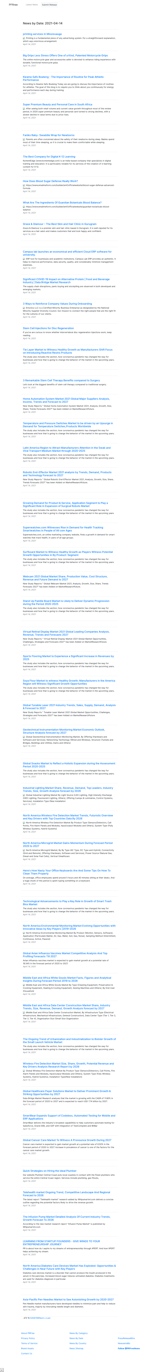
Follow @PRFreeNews (129, 1348)
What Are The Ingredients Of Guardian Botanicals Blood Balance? (62, 202)
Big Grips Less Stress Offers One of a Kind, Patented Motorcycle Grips (65, 55)
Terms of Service (29, 1343)
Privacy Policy (28, 1338)
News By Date (76, 1338)
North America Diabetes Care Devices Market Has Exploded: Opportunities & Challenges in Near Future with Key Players (69, 1267)
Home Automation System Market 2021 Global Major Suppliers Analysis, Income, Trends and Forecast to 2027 (66, 400)
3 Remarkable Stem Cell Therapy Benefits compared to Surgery (61, 380)
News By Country (78, 1343)
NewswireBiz (124, 1343)
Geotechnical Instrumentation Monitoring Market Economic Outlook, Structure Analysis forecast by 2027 (64, 731)
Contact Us (26, 1353)
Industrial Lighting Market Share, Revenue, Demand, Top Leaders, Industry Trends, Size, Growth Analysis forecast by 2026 (68, 789)
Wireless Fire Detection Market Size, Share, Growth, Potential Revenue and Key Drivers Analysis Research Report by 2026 (68, 1065)
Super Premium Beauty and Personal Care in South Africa (57, 104)
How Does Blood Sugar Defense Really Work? (50, 181)
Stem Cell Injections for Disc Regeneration (48, 328)
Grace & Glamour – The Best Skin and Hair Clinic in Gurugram (60, 224)
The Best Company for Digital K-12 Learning (49, 156)
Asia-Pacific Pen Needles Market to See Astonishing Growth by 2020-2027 (68, 1299)
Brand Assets (27, 1348)
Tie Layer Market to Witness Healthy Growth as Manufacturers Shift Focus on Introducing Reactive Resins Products (68, 351)
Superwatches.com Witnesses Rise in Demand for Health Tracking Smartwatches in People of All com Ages (63, 529)
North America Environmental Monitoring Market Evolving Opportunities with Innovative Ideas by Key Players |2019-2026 (69, 927)
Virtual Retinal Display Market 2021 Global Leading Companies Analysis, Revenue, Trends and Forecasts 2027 (66, 633)
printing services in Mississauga (42, 34)
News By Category (79, 1333)
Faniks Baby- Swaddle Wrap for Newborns (48, 135)
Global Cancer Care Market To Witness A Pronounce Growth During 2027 (67, 1140)
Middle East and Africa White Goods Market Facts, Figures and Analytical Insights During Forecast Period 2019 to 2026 (67, 979)
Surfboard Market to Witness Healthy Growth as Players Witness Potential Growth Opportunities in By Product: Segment (68, 553)
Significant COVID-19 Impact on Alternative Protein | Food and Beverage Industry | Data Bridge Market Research (66, 281)
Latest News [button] (32, 4)
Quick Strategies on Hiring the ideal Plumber (50, 1170)
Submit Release (49, 4)
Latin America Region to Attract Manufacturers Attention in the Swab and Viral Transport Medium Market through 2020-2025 (67, 449)
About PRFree (27, 1333)
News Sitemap (76, 1348)
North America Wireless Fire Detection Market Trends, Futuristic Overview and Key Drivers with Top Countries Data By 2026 (68, 817)
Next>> (42, 1318)
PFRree (13, 4)
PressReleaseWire (126, 1338)
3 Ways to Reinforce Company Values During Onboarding (57, 303)
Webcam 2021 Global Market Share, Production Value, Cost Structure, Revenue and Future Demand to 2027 (65, 578)
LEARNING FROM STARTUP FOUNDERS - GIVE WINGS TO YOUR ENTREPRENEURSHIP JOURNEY (61, 1243)
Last (48, 1318)
